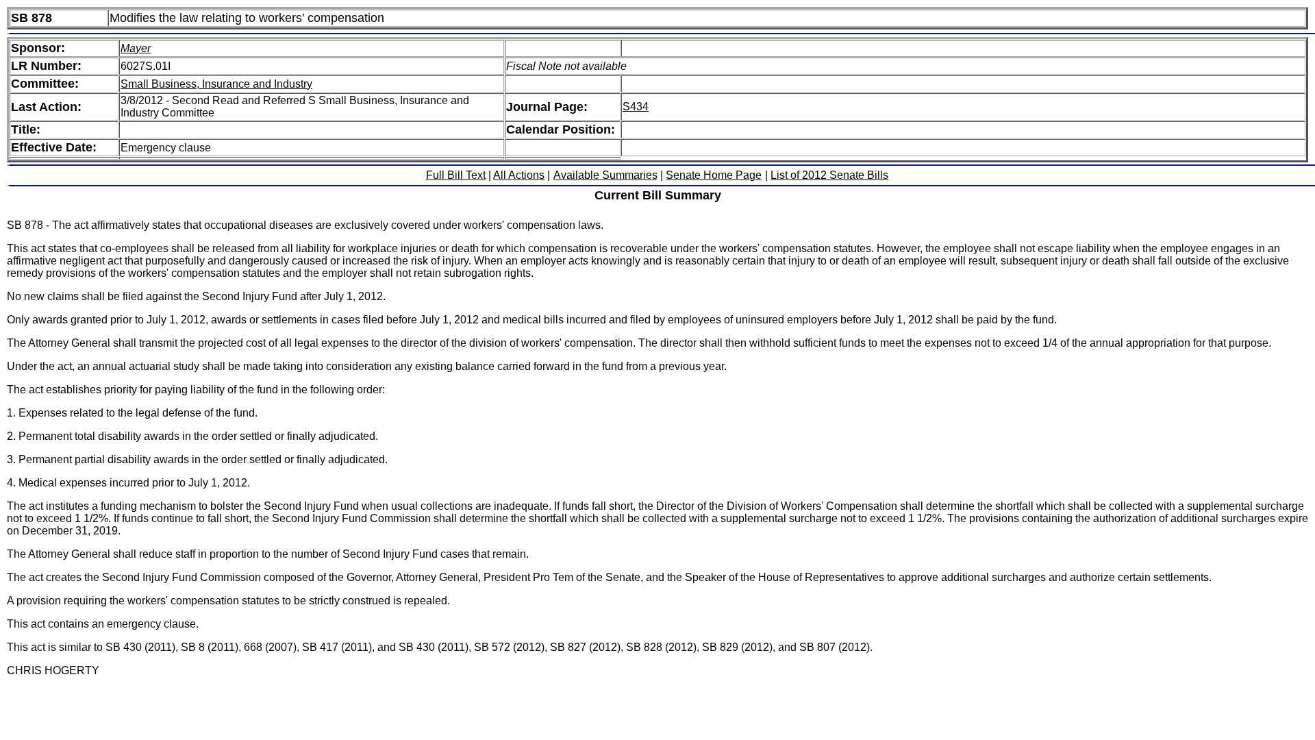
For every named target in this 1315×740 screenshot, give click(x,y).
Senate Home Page (714, 175)
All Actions (518, 175)
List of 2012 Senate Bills (829, 175)
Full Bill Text (456, 175)
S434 (636, 106)
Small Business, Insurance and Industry (216, 84)
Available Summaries (605, 175)
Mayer (136, 48)
